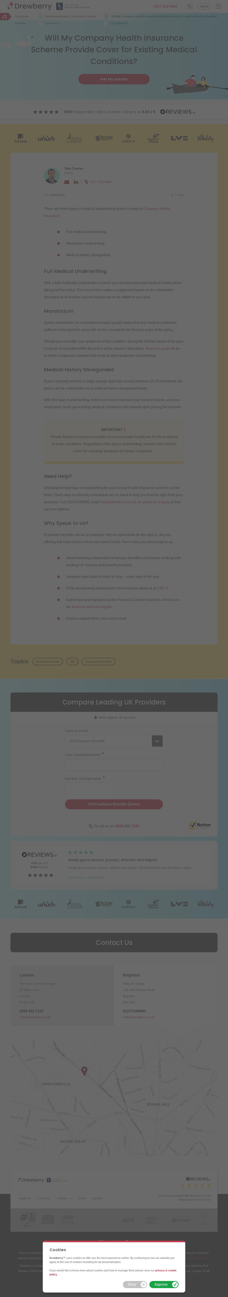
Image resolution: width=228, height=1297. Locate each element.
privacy (160, 1270)
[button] (135, 1284)
